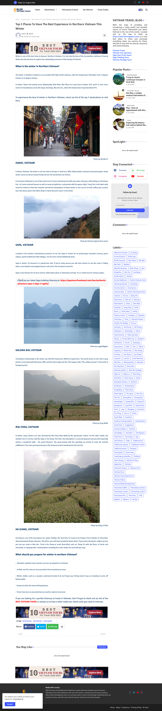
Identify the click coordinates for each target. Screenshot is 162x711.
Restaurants (140, 405)
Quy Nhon (128, 405)
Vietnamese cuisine (70, 10)
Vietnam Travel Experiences (123, 476)
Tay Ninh (132, 429)
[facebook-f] (135, 2)
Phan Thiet (129, 390)
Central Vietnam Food (137, 280)
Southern (128, 417)
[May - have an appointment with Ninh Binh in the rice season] (119, 109)
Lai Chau (117, 354)
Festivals (141, 315)
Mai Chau (117, 362)
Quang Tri (140, 401)
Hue (134, 347)
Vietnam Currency (120, 468)
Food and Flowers (137, 319)
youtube (140, 176)
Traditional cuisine (137, 445)
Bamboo (126, 264)
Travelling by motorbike (122, 456)
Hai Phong (137, 327)
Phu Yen (117, 398)
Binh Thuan (134, 268)
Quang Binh (127, 398)
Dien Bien (136, 304)
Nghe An (117, 374)
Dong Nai (117, 307)
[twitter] (139, 2)
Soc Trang (117, 413)
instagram (123, 176)
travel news (130, 452)
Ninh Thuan (129, 378)
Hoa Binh (140, 339)
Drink (136, 307)
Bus (142, 268)
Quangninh (118, 405)
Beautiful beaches (120, 268)
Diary (128, 304)
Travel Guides (103, 10)
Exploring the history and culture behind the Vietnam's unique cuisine (135, 124)
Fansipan (131, 315)
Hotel (128, 347)
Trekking (137, 456)
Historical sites (132, 335)
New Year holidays (135, 370)
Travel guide (25, 19)
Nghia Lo (126, 374)
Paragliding (118, 390)
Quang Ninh (130, 401)
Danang (136, 300)
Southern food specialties (123, 421)
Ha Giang (117, 327)
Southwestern (140, 421)
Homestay (136, 343)
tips (137, 437)
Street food (118, 425)
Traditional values (120, 448)
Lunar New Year (137, 358)
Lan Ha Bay (137, 354)
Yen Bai (134, 499)
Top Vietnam (88, 10)
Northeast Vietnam (120, 382)
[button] (140, 10)
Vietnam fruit (135, 468)
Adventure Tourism (120, 253)
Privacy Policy (136, 707)
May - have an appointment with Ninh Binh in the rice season (136, 109)
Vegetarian (118, 464)
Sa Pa (116, 409)
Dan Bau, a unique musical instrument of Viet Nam (135, 94)
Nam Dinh (130, 366)
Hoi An (127, 343)
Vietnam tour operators (122, 53)
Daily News (118, 300)
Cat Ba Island (118, 276)
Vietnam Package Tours (122, 60)
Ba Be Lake (132, 257)
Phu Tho (139, 394)
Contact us (126, 707)
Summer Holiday (120, 429)
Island (141, 347)
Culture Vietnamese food (136, 292)
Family (135, 311)
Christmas (134, 284)
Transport (133, 448)
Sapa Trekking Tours (121, 57)
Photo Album (118, 394)
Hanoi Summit (119, 335)
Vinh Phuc (132, 495)
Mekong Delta (129, 362)
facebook (122, 170)
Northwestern (130, 386)
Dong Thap (127, 307)
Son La (126, 413)
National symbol (120, 370)
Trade (128, 441)
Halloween (118, 331)
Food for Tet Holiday (121, 323)
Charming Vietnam (120, 284)
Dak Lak (128, 300)
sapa (122, 409)
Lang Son (117, 358)
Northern (134, 382)
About (118, 707)
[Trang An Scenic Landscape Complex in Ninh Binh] (119, 79)
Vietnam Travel (119, 50)
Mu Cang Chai (119, 366)
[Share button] (62, 626)
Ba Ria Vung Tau (119, 260)
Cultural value (119, 292)
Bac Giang (132, 260)
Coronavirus (132, 288)
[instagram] (147, 2)
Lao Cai (126, 358)
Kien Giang (138, 351)
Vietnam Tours (119, 472)
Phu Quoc (129, 394)
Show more (102, 647)
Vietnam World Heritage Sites (124, 484)
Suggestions (129, 425)
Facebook (31, 627)
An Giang (134, 253)
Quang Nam (138, 398)
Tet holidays (118, 433)
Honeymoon (118, 347)
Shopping (131, 409)
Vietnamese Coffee (120, 488)
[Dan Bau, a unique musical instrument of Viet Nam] (119, 95)
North (138, 378)
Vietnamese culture (138, 492)
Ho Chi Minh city (128, 339)
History (116, 339)
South (134, 413)
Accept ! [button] (10, 704)
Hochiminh (118, 343)
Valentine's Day (132, 460)
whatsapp (141, 170)
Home (37, 10)
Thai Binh (129, 433)
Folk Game (117, 319)
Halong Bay (129, 331)
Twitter (42, 627)
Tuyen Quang (118, 460)
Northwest (118, 386)
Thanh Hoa (118, 437)
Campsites (117, 272)
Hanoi (138, 331)
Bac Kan (142, 260)
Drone (116, 311)
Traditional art (138, 441)
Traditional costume (121, 445)
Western (126, 499)
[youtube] (143, 2)
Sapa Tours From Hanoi (122, 55)
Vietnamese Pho (119, 495)
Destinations (50, 10)
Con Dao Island (119, 288)
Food (126, 319)
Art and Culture (119, 257)
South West (118, 417)
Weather (117, 499)
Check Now (17, 699)
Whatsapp (53, 627)
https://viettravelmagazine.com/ (126, 36)
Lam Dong (126, 354)
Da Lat (125, 296)
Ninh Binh (117, 378)
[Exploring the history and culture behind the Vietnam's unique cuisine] (119, 124)
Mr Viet (145, 707)
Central (129, 276)
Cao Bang (136, 272)
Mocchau (140, 362)
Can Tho (127, 272)
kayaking (117, 351)
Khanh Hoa (127, 351)
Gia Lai (133, 323)
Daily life (134, 296)
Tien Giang (128, 437)
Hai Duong (127, 327)
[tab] (37, 9)
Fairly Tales (126, 311)
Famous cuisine (119, 315)
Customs (117, 296)
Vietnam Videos (119, 480)
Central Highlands (120, 280)
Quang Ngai (118, 401)
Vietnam (128, 464)
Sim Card (140, 409)
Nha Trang (136, 374)
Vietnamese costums (137, 488)
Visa (140, 495)
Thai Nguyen (140, 433)
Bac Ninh (117, 264)
